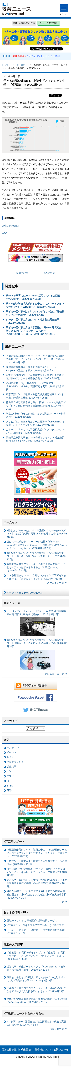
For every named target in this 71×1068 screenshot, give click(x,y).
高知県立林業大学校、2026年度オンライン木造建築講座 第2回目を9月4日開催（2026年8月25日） (35, 439)
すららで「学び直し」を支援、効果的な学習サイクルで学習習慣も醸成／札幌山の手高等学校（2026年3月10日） (37, 883)
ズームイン (10, 522)
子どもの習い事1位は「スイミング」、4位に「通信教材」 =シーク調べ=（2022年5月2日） (35, 313)
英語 (9, 790)
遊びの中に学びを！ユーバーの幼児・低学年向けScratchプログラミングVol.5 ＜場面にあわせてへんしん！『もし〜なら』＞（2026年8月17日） (37, 544)
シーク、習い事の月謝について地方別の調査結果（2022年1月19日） (32, 321)
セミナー (11, 757)
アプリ (10, 776)
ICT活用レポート (14, 841)
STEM (10, 785)
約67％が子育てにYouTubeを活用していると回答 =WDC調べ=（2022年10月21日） (33, 297)
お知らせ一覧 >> (58, 1028)
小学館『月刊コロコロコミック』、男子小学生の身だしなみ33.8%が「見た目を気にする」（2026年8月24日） (37, 990)
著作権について (43, 1049)
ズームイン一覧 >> (57, 582)
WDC (4, 233)
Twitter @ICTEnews (35, 709)
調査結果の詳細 (10, 225)
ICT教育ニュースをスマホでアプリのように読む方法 (35, 925)
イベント (11, 752)
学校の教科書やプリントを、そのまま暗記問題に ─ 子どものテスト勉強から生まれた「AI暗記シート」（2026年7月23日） (36, 567)
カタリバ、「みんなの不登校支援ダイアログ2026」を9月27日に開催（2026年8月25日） (35, 431)
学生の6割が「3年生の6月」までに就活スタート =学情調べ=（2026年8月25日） (35, 415)
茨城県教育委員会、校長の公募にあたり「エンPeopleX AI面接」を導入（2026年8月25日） (31, 369)
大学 (9, 771)
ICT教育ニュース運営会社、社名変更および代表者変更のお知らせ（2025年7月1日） (36, 1023)
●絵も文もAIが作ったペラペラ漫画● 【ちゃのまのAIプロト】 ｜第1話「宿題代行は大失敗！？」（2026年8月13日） (36, 556)
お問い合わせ (61, 1049)
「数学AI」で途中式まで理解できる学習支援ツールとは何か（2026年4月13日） (37, 862)
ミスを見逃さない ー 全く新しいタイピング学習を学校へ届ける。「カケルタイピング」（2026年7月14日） (36, 577)
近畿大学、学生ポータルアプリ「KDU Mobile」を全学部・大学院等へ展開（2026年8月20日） (36, 968)
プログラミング (15, 761)
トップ (5, 65)
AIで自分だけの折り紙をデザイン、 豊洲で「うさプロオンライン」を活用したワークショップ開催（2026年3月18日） (37, 872)
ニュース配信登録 (49, 23)
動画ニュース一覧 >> (56, 673)
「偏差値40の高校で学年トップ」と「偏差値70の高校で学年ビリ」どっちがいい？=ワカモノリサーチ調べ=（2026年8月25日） (35, 359)
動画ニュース (12, 603)
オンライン (13, 747)
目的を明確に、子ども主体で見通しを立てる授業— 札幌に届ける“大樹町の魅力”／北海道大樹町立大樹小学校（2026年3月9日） (36, 894)
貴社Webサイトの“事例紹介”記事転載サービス (32, 920)
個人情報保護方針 (23, 1049)
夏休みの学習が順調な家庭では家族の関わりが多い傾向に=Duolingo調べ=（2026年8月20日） (37, 1000)
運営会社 (6, 1049)
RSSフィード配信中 (35, 685)
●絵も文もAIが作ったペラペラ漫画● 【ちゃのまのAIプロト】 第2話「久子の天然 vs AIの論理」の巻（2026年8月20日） (37, 533)
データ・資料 (19, 65)
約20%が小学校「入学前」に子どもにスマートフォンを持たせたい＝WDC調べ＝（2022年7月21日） (35, 305)
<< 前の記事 (21, 273)
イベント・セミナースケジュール (25, 592)
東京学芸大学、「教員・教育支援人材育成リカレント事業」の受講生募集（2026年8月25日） (35, 396)
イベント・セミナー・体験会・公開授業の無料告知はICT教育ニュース (36, 931)
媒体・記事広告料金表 (24, 23)
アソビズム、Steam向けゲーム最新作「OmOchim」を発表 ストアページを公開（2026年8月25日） (35, 423)
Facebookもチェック (35, 697)
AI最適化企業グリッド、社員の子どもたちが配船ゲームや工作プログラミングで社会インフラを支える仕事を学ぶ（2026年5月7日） (37, 852)
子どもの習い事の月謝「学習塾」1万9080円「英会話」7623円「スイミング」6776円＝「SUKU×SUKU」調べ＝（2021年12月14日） (33, 330)
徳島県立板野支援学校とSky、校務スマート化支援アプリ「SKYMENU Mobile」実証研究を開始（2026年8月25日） (35, 405)
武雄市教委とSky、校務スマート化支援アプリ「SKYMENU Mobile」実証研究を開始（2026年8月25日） (35, 386)
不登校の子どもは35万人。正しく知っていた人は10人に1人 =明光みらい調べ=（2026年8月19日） (36, 979)
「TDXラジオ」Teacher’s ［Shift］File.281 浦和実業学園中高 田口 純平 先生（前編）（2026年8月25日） (36, 613)
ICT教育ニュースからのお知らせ (24, 1013)
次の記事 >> (49, 273)
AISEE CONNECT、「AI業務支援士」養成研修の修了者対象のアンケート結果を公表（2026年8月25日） (35, 377)
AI (8, 780)
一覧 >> (63, 901)
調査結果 (11, 766)
